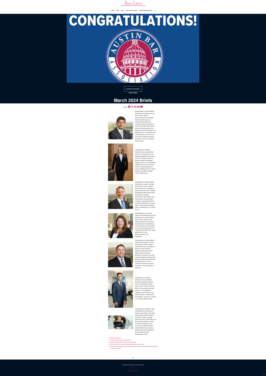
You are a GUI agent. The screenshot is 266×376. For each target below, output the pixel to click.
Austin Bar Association (130, 364)
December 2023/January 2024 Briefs (120, 340)
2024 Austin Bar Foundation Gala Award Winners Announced (127, 344)
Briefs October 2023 (115, 338)
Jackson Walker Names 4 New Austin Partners (123, 342)
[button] (154, 10)
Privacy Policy (133, 367)
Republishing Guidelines (133, 370)
